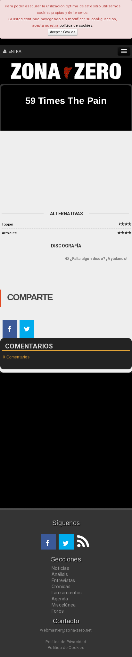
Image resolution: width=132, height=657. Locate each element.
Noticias (60, 568)
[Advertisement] (66, 169)
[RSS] (81, 542)
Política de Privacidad (65, 641)
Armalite (9, 233)
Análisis (60, 574)
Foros (58, 611)
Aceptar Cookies (62, 32)
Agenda (60, 598)
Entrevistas (63, 580)
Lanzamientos (67, 592)
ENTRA (13, 51)
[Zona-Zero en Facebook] (48, 542)
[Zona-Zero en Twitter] (66, 542)
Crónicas (61, 586)
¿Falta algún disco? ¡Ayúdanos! (98, 258)
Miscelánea (64, 604)
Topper (7, 224)
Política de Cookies (66, 647)
